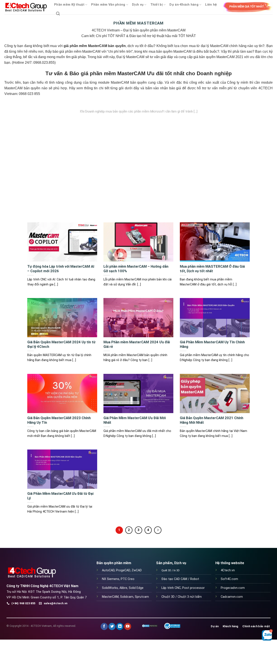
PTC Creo (127, 579)
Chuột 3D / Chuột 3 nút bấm (181, 597)
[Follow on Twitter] (112, 626)
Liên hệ (211, 5)
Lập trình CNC (171, 588)
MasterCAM (110, 597)
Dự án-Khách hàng (183, 5)
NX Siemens (110, 579)
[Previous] (37, 162)
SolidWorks (110, 588)
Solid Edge (136, 588)
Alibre (123, 588)
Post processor (193, 588)
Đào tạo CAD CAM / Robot (180, 579)
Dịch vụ (137, 5)
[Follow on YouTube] (127, 626)
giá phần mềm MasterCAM (79, 51)
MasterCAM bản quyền (129, 82)
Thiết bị (156, 5)
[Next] (240, 162)
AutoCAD (108, 570)
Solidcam (126, 597)
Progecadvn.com (233, 588)
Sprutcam (142, 597)
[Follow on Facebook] (104, 626)
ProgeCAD (123, 570)
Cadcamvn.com (232, 597)
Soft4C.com (229, 579)
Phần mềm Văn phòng (108, 5)
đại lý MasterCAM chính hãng (223, 46)
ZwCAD (137, 570)
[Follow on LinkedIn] (119, 626)
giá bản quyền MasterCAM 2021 (218, 57)
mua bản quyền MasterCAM (170, 51)
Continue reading (138, 119)
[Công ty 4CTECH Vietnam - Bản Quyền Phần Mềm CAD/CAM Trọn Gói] (26, 7)
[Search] (58, 13)
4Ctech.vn (228, 570)
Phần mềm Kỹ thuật (69, 5)
